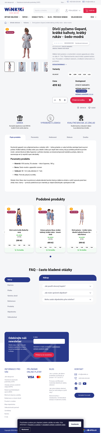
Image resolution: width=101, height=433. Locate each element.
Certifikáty (8, 410)
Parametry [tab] (34, 137)
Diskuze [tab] (69, 137)
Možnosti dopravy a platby (13, 395)
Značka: (60, 48)
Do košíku (20, 250)
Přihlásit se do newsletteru (44, 355)
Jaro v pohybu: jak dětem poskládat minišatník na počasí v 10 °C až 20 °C (57, 375)
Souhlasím (75, 424)
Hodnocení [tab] (53, 137)
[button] (50, 256)
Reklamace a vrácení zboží (13, 398)
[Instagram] (79, 383)
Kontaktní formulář (84, 395)
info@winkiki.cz (83, 374)
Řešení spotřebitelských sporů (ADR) (12, 391)
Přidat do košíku (78, 100)
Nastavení (25, 429)
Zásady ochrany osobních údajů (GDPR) (12, 386)
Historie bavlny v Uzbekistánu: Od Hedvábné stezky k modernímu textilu (57, 397)
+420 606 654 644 (84, 378)
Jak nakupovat (9, 2)
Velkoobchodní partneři (12, 407)
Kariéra (7, 414)
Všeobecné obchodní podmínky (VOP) (28, 2)
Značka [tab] (85, 137)
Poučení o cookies (34, 425)
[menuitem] (12, 17)
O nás (6, 417)
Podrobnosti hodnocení (81, 43)
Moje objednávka (10, 404)
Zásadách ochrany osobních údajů (53, 425)
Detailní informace (58, 64)
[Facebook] (75, 383)
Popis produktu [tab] (15, 137)
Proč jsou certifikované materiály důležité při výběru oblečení (58, 383)
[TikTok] (75, 387)
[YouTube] (84, 383)
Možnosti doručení (84, 94)
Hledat (57, 10)
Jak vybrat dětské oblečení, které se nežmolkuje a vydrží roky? (58, 390)
